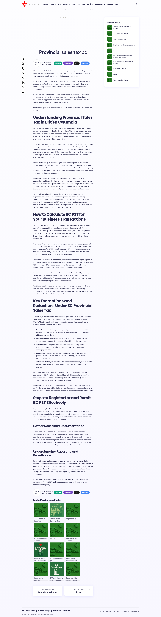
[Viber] (21, 68)
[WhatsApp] (21, 73)
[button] (136, 4)
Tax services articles (76, 10)
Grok (76, 63)
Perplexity (68, 63)
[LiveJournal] (21, 87)
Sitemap (116, 611)
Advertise (135, 611)
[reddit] (21, 92)
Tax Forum (100, 611)
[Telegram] (21, 59)
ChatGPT (58, 63)
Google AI (85, 63)
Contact (125, 611)
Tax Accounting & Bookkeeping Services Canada (46, 610)
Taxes (66, 10)
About (108, 611)
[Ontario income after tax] (47, 591)
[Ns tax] (78, 591)
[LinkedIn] (21, 82)
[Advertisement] (63, 33)
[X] (21, 64)
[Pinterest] (21, 78)
